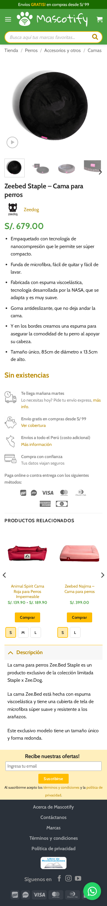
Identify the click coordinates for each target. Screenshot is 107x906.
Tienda (11, 50)
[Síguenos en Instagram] (68, 878)
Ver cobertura (33, 425)
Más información (36, 444)
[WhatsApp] (92, 891)
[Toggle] (10, 652)
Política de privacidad (53, 848)
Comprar (27, 617)
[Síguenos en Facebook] (59, 878)
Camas (95, 50)
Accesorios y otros (62, 50)
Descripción (29, 652)
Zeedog (31, 209)
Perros (31, 50)
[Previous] (14, 105)
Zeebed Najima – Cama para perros (79, 589)
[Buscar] (95, 37)
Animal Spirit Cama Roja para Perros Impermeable (27, 591)
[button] (8, 19)
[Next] (93, 105)
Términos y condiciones (53, 838)
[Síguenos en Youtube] (78, 878)
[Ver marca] (12, 209)
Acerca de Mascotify (53, 807)
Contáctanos (53, 817)
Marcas (53, 828)
